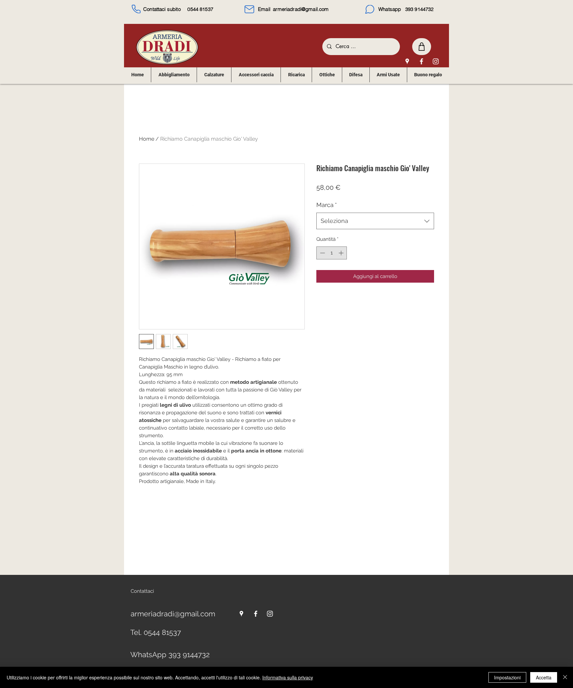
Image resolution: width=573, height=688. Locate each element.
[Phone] (136, 9)
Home (146, 139)
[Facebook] (421, 61)
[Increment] (341, 253)
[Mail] (249, 9)
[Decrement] (321, 253)
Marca (326, 204)
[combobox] (375, 221)
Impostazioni (507, 677)
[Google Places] (407, 61)
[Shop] (421, 46)
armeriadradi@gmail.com (301, 9)
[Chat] (370, 9)
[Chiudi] (565, 677)
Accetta (543, 677)
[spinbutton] (331, 253)
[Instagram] (436, 61)
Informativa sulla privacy (287, 677)
